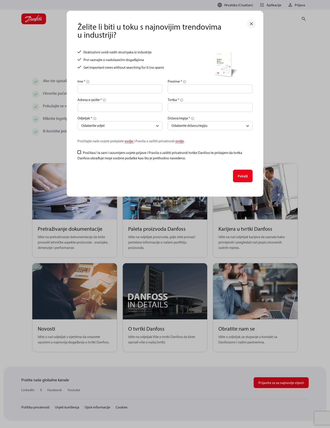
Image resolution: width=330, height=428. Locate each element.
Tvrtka (173, 99)
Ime (81, 81)
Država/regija (179, 118)
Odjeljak (84, 118)
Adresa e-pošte (89, 99)
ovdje (129, 141)
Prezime (175, 81)
